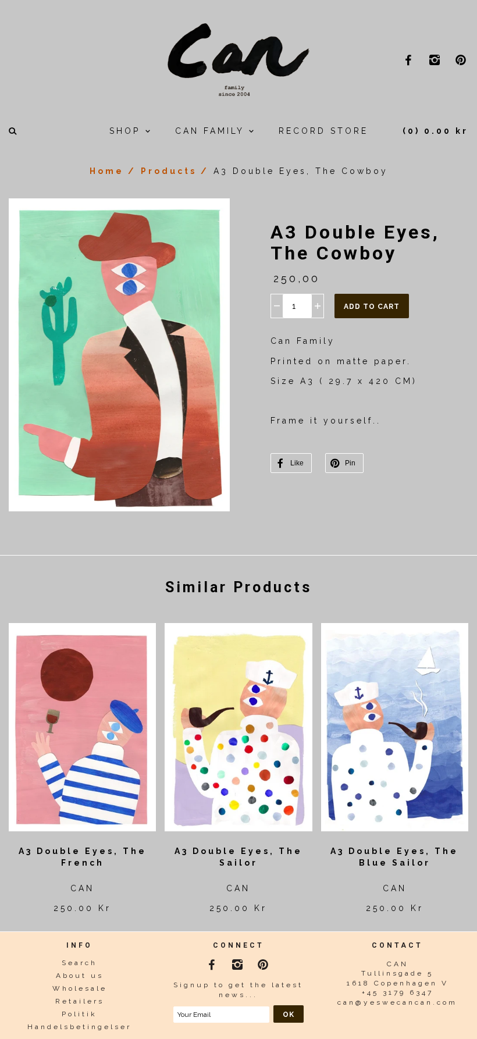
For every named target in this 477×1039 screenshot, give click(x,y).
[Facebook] (212, 962)
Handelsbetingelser (79, 1027)
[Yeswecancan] (238, 58)
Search (79, 963)
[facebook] (410, 59)
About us (80, 976)
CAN (82, 888)
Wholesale (79, 988)
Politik (79, 1014)
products (169, 171)
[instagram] (436, 59)
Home (107, 171)
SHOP (127, 131)
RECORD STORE (323, 131)
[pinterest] (462, 59)
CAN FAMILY (211, 131)
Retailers (79, 1001)
